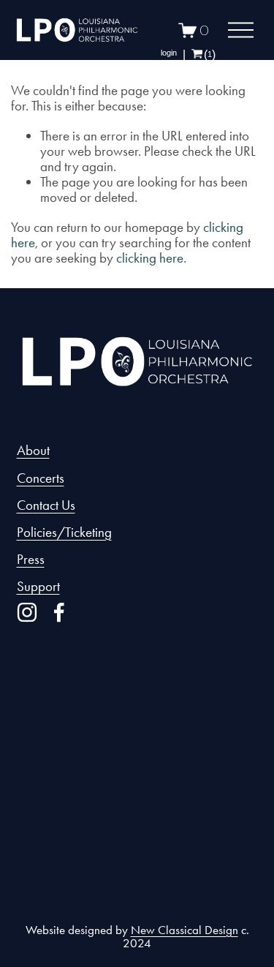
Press (31, 559)
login (169, 52)
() (210, 54)
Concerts (40, 478)
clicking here (149, 257)
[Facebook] (59, 612)
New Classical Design (184, 930)
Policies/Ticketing (64, 532)
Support (38, 586)
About (33, 450)
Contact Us (46, 505)
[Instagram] (27, 612)
